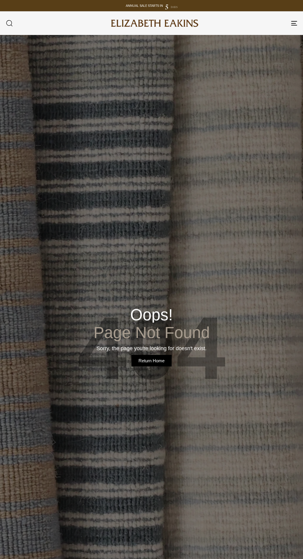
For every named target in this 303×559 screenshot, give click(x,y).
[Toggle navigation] (248, 23)
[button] (9, 23)
